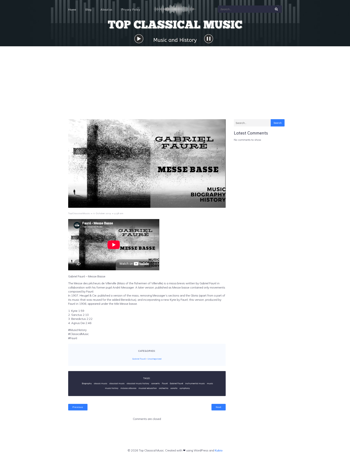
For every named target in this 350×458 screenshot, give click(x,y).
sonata (173, 388)
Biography (87, 383)
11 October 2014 (102, 213)
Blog (88, 9)
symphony (185, 388)
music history (111, 388)
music (210, 383)
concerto (155, 383)
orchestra (163, 388)
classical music (117, 383)
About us (106, 9)
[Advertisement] (175, 73)
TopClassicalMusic (79, 213)
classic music (100, 383)
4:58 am (118, 213)
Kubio (219, 450)
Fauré (165, 383)
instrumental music (195, 383)
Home (72, 9)
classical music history (138, 383)
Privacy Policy (130, 9)
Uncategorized (154, 359)
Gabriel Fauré (138, 359)
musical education (148, 388)
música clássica (128, 388)
